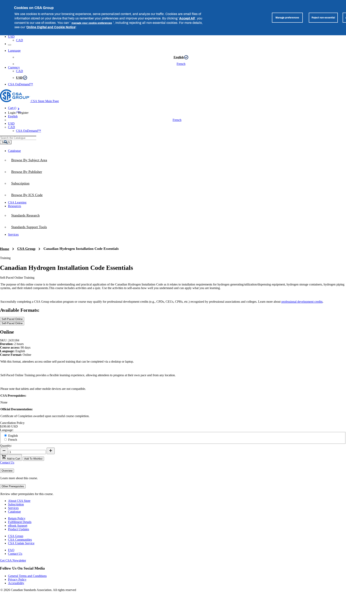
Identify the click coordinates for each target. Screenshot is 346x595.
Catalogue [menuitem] (14, 150)
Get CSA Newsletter (13, 560)
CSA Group (26, 249)
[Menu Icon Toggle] (9, 44)
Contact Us (7, 462)
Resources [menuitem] (14, 206)
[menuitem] (177, 195)
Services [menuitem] (13, 234)
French (181, 64)
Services (13, 508)
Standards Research (25, 215)
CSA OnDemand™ (20, 84)
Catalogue (14, 511)
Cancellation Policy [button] (12, 423)
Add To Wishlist (33, 458)
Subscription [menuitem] (20, 183)
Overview (7, 470)
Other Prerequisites (13, 486)
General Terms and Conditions (27, 576)
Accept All (187, 18)
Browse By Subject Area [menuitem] (29, 160)
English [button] (13, 116)
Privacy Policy (17, 579)
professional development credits (302, 301)
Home (4, 249)
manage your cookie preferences (91, 23)
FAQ (11, 550)
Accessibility (16, 583)
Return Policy (16, 518)
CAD (19, 40)
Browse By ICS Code (27, 195)
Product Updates (18, 529)
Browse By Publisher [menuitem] (26, 172)
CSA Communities (20, 539)
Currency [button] (14, 67)
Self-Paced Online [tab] (12, 319)
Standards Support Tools (29, 227)
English (179, 57)
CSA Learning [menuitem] (17, 202)
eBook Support (17, 525)
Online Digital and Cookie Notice (50, 27)
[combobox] (18, 138)
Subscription (16, 504)
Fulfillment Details (19, 522)
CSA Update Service (21, 543)
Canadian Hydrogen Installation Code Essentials (81, 249)
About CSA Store (19, 500)
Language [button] (14, 50)
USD (11, 36)
